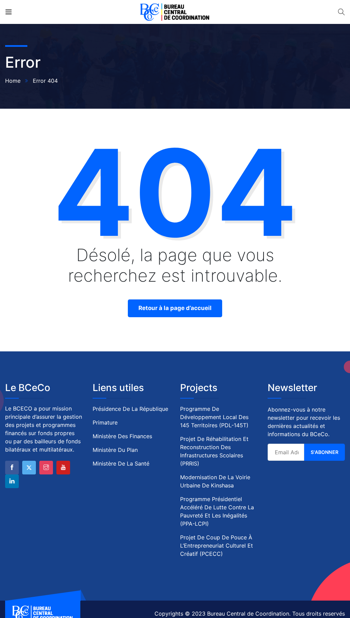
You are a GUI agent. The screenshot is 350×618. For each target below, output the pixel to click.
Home (13, 80)
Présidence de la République (130, 408)
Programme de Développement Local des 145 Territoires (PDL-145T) (214, 417)
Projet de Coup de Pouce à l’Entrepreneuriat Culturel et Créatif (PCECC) (216, 545)
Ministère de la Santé (121, 463)
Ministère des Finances (122, 436)
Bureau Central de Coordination (248, 613)
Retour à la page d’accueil (175, 308)
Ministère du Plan (115, 449)
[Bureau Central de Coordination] (175, 12)
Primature (105, 422)
